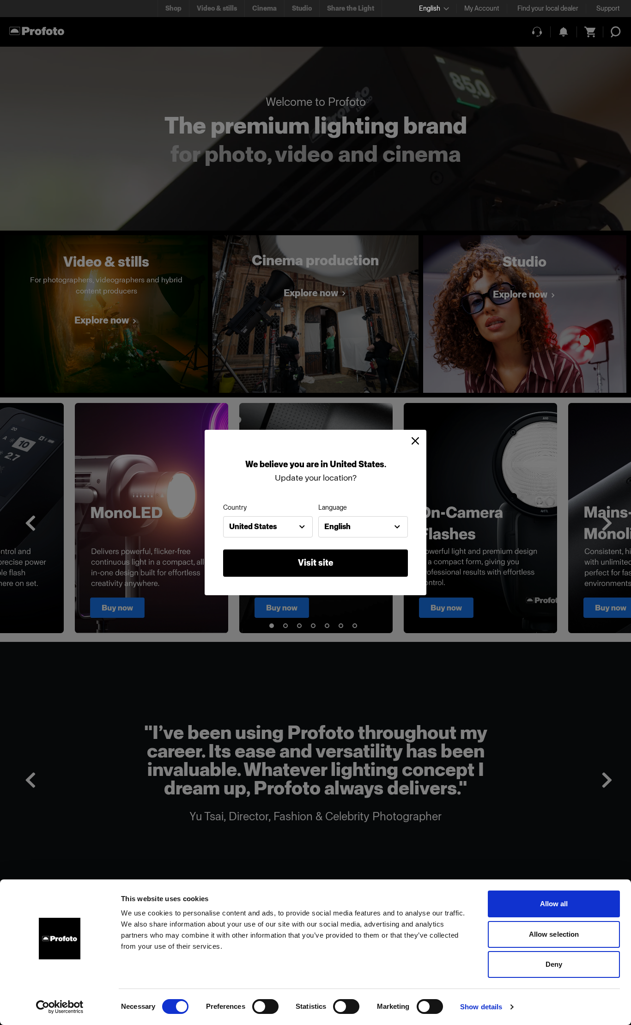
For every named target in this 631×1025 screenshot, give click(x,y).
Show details (481, 1007)
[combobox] (268, 526)
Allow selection (554, 934)
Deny (554, 964)
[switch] (265, 1006)
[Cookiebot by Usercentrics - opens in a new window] (59, 1007)
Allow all (554, 904)
